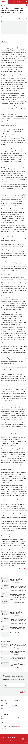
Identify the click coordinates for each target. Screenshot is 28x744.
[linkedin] (15, 2)
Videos (16, 703)
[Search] (23, 5)
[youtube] (20, 2)
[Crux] (3, 1)
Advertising (4, 703)
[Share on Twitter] (22, 19)
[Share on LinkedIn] (20, 19)
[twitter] (18, 2)
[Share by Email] (24, 19)
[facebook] (13, 2)
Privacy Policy (16, 688)
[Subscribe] (26, 2)
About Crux (3, 700)
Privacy (14, 740)
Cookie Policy (19, 740)
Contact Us (17, 700)
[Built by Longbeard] (26, 742)
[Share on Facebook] (18, 19)
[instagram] (22, 2)
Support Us (4, 705)
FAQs (16, 705)
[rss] (24, 2)
